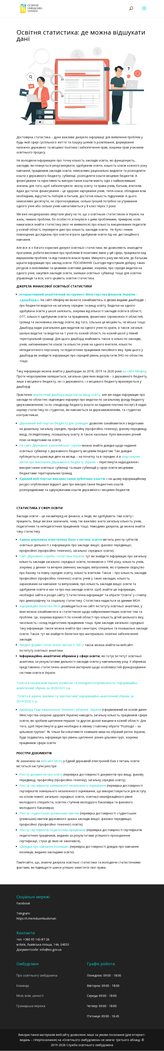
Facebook (23, 903)
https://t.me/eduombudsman (36, 918)
